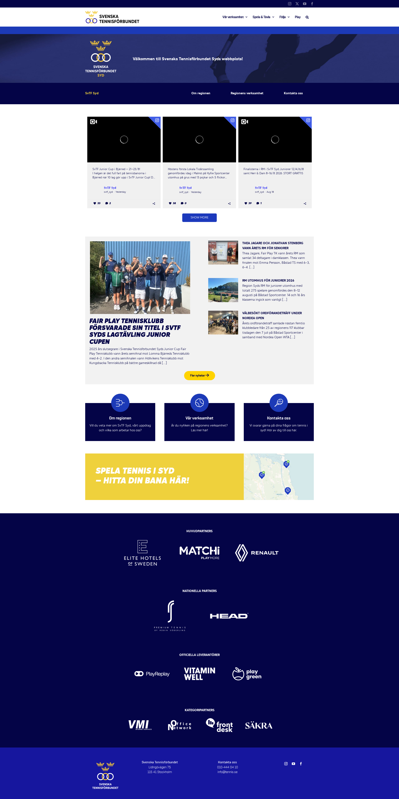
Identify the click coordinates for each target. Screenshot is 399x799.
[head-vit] (229, 592)
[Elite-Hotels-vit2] (142, 530)
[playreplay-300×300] (152, 656)
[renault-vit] (257, 530)
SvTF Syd (110, 187)
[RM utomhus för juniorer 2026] (223, 290)
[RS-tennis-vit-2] (170, 592)
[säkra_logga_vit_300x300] (259, 711)
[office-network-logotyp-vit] (179, 711)
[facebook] (301, 763)
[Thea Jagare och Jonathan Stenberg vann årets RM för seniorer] (223, 253)
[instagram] (286, 763)
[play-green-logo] (247, 656)
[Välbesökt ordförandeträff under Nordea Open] (223, 323)
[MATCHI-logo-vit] (200, 530)
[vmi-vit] (140, 711)
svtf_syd (108, 192)
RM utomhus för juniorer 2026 (268, 280)
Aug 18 (270, 192)
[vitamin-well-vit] (199, 656)
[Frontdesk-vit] (219, 711)
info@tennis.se (228, 772)
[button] (307, 17)
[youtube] (293, 763)
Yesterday (121, 192)
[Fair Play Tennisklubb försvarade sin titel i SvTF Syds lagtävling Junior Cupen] (140, 277)
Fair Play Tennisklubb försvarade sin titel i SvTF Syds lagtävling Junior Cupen (134, 332)
